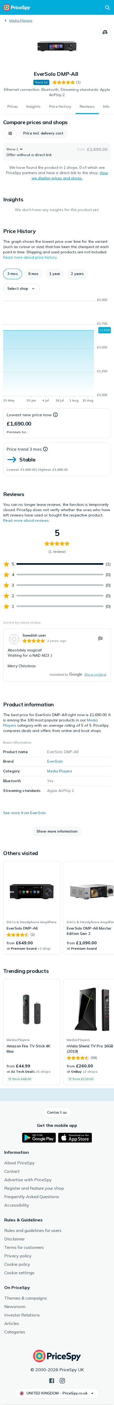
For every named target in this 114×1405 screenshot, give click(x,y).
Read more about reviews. (26, 520)
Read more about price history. (30, 257)
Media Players (20, 20)
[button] (10, 133)
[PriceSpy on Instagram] (62, 1380)
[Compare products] (105, 32)
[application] (57, 351)
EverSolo (55, 761)
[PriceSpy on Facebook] (52, 1380)
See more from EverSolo (24, 812)
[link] (57, 655)
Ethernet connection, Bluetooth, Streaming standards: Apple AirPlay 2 (57, 92)
